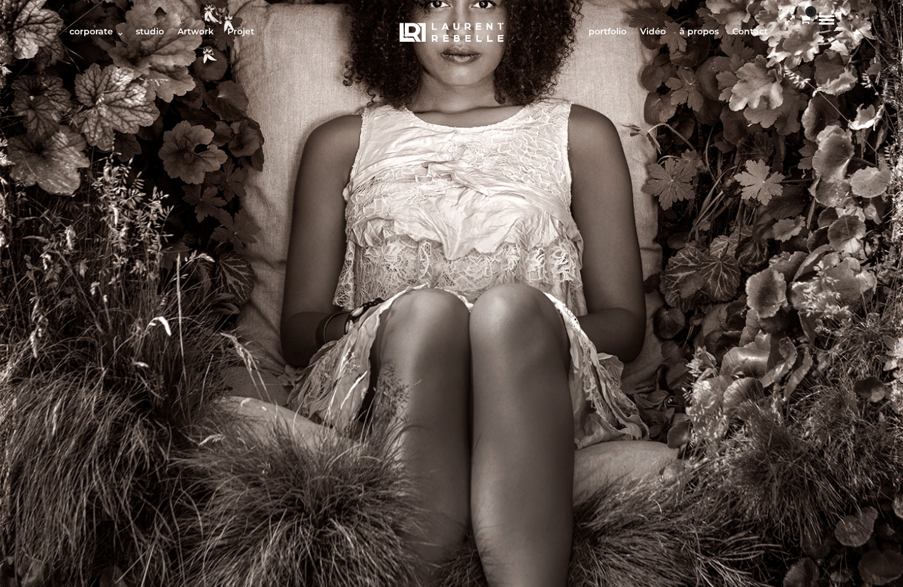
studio (150, 31)
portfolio (607, 31)
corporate (91, 31)
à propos (699, 31)
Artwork (196, 31)
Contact (750, 31)
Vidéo (653, 31)
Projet (240, 31)
